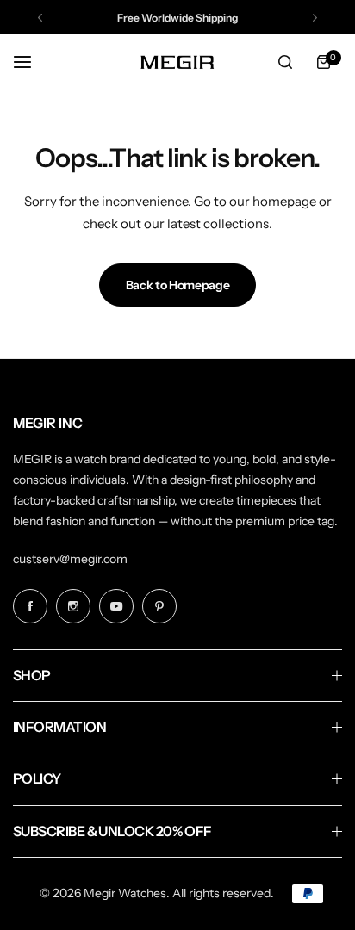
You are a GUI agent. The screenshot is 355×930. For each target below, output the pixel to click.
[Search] (285, 62)
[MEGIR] (177, 61)
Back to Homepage (178, 285)
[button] (40, 18)
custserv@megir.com (70, 559)
